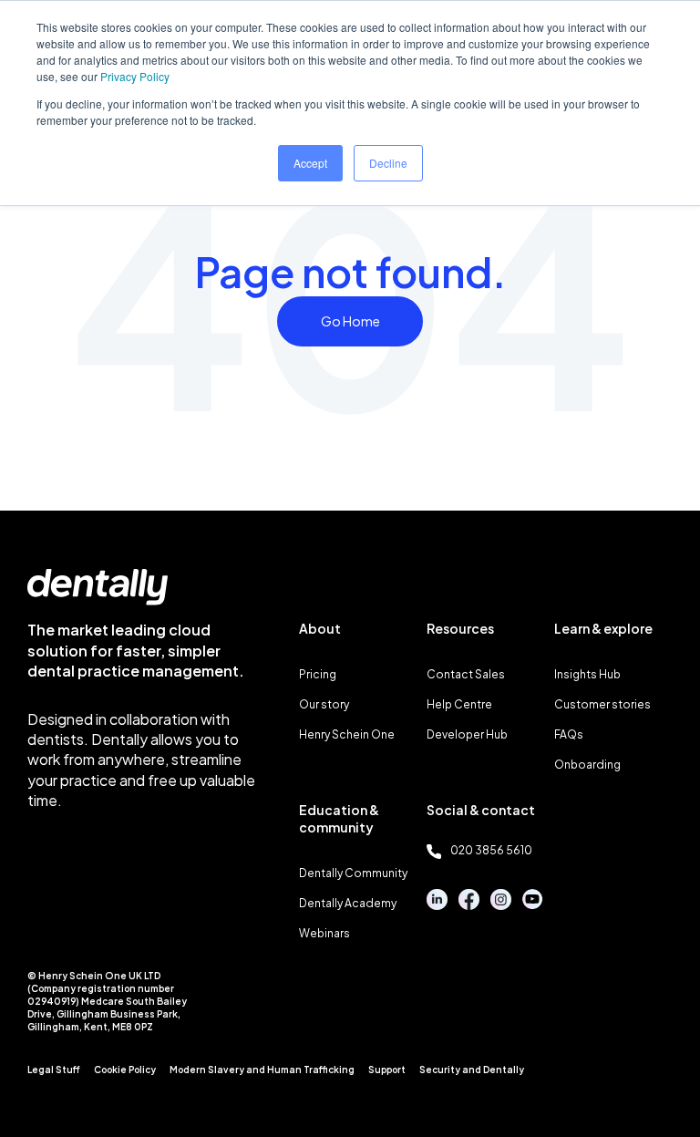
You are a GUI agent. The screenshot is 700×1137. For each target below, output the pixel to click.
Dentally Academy (347, 903)
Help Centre (459, 704)
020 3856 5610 (491, 850)
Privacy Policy (135, 76)
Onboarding (587, 764)
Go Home (350, 321)
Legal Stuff (53, 1069)
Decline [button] (388, 163)
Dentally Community (353, 873)
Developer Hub (467, 734)
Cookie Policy (125, 1069)
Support (387, 1069)
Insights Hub (587, 674)
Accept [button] (310, 163)
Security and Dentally (471, 1069)
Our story (324, 704)
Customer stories (602, 704)
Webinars (324, 933)
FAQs (568, 734)
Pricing (317, 674)
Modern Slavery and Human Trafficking (262, 1069)
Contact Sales (466, 674)
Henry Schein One (347, 734)
